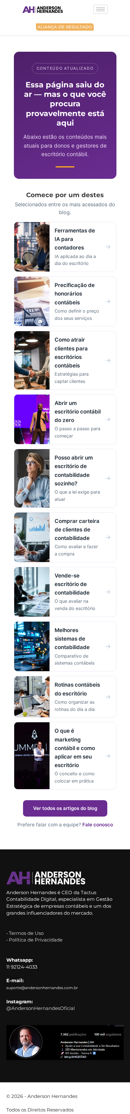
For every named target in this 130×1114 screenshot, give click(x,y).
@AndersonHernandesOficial (40, 1008)
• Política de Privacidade (34, 940)
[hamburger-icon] (100, 9)
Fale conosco (97, 825)
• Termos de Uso (25, 933)
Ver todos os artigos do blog (65, 808)
